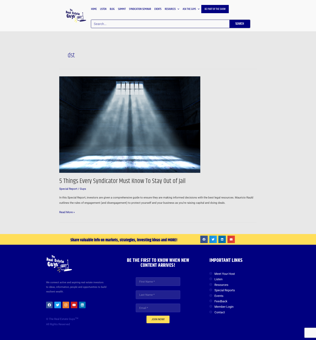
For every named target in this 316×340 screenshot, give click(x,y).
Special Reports (224, 290)
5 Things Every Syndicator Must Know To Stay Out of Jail (122, 181)
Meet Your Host (224, 273)
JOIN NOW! (158, 319)
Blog (112, 9)
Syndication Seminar (140, 9)
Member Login (224, 306)
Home (94, 9)
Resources (170, 9)
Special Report (68, 188)
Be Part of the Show (215, 9)
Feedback (220, 301)
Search (239, 23)
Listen (103, 9)
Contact (219, 312)
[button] (204, 239)
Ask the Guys (189, 9)
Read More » (67, 212)
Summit (122, 9)
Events (157, 9)
